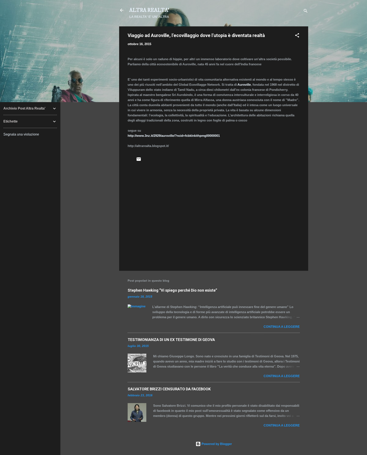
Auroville (244, 84)
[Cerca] (305, 11)
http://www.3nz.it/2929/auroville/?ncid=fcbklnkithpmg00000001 (174, 135)
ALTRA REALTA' (149, 10)
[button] (297, 36)
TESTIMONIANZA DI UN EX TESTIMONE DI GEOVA (171, 339)
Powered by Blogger (216, 444)
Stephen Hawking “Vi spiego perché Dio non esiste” (172, 290)
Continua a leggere (282, 326)
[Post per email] (138, 160)
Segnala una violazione (21, 134)
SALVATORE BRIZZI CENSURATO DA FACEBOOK (169, 389)
